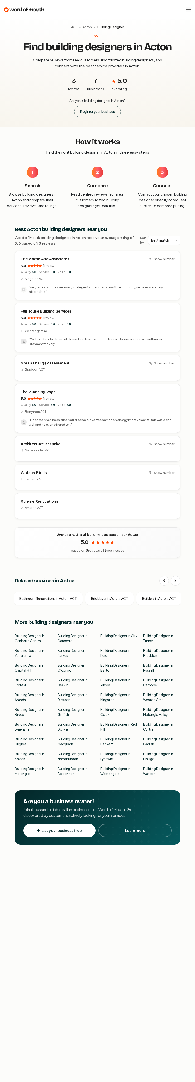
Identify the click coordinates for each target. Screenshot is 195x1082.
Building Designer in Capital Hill (30, 667)
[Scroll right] (175, 581)
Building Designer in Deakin (73, 682)
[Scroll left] (164, 581)
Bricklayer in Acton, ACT (109, 598)
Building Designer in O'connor (73, 667)
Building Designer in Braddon (158, 652)
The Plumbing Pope (38, 392)
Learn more (135, 830)
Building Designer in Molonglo (30, 771)
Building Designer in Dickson (73, 697)
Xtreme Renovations (39, 501)
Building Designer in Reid (115, 652)
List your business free (62, 830)
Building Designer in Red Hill (118, 726)
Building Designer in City (118, 635)
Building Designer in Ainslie (115, 682)
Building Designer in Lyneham (30, 726)
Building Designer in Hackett (115, 741)
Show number (164, 259)
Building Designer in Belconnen (73, 771)
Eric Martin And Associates (45, 259)
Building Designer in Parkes (73, 652)
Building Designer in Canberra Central (30, 638)
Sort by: (143, 240)
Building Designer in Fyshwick (115, 756)
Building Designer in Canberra (73, 638)
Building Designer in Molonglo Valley (158, 712)
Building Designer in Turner (158, 638)
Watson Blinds (34, 472)
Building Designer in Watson (158, 771)
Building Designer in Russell (158, 667)
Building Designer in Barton (115, 667)
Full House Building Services (46, 311)
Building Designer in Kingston (115, 697)
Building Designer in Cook (115, 712)
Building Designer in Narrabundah (73, 756)
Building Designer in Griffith (73, 712)
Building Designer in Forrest (30, 682)
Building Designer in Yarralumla (30, 652)
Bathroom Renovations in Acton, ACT (48, 598)
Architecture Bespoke (41, 444)
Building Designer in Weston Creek (158, 697)
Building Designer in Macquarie (73, 741)
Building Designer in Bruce (30, 712)
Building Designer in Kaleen (30, 756)
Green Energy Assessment (45, 363)
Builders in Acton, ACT (159, 598)
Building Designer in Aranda (30, 697)
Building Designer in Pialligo (158, 756)
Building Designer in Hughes (30, 741)
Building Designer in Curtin (158, 726)
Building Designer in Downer (73, 726)
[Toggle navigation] (188, 9)
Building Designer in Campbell (158, 682)
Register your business (97, 111)
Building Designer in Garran (158, 741)
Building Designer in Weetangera (115, 771)
